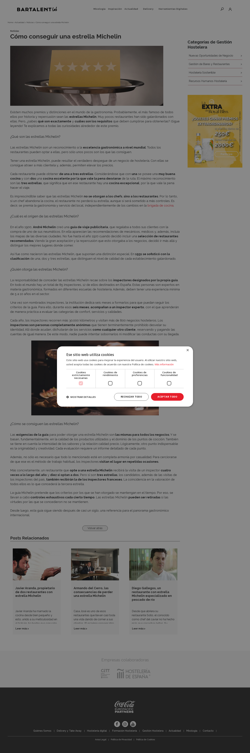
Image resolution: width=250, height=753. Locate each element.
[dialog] (125, 376)
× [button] (187, 350)
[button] (81, 397)
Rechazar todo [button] (131, 396)
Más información (164, 364)
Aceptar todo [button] (167, 396)
